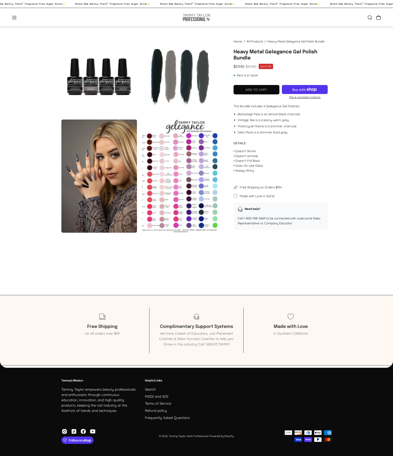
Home (238, 41)
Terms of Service (158, 403)
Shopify (229, 436)
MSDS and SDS (156, 396)
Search (150, 389)
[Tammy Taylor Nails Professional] (196, 17)
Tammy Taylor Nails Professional (188, 436)
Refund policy (156, 410)
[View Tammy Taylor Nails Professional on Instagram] (64, 431)
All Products (254, 41)
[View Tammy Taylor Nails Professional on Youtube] (93, 431)
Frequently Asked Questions (167, 417)
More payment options (305, 97)
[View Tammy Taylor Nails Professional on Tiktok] (74, 431)
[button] (370, 17)
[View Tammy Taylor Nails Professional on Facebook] (83, 431)
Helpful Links (153, 380)
